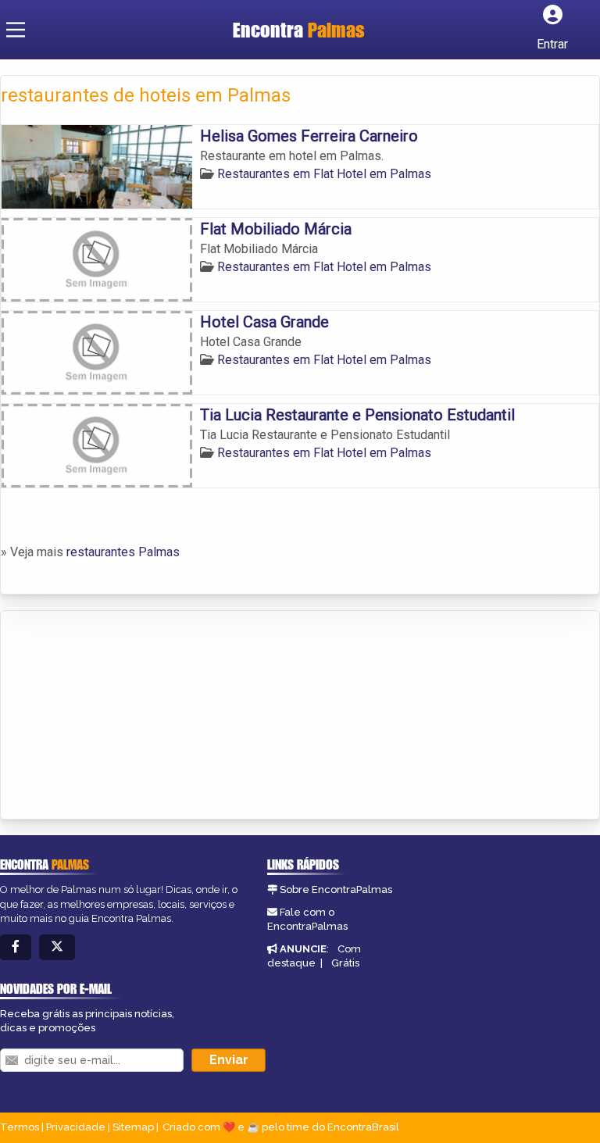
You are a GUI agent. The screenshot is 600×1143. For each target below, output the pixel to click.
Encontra (299, 29)
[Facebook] (15, 947)
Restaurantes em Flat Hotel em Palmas (324, 173)
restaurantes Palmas (123, 552)
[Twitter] (57, 947)
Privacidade (75, 1127)
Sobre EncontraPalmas (336, 889)
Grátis (345, 963)
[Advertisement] (118, 716)
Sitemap (133, 1127)
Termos (19, 1127)
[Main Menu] (15, 29)
